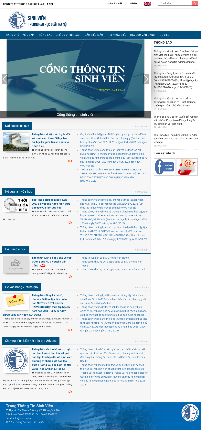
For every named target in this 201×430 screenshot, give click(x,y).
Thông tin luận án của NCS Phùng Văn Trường (105, 257)
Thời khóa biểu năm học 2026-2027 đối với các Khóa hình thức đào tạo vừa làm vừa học (51, 203)
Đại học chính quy (17, 126)
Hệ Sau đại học (15, 249)
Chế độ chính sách (68, 35)
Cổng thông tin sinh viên (75, 115)
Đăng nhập (115, 3)
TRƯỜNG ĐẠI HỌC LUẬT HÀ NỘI (47, 24)
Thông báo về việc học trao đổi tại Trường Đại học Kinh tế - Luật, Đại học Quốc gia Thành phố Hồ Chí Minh (175, 102)
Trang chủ (12, 35)
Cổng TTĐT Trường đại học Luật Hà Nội (28, 4)
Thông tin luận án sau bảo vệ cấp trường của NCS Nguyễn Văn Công (52, 261)
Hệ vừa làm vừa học (18, 191)
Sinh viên (37, 17)
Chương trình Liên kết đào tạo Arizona (31, 341)
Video (133, 3)
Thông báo (45, 35)
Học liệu (164, 35)
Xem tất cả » (142, 126)
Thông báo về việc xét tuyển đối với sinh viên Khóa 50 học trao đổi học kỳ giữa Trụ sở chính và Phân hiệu (176, 120)
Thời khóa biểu (116, 35)
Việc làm (28, 35)
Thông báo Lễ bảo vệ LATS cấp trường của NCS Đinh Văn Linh (112, 269)
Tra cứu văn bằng (142, 35)
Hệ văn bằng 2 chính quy (21, 287)
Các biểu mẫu (94, 35)
